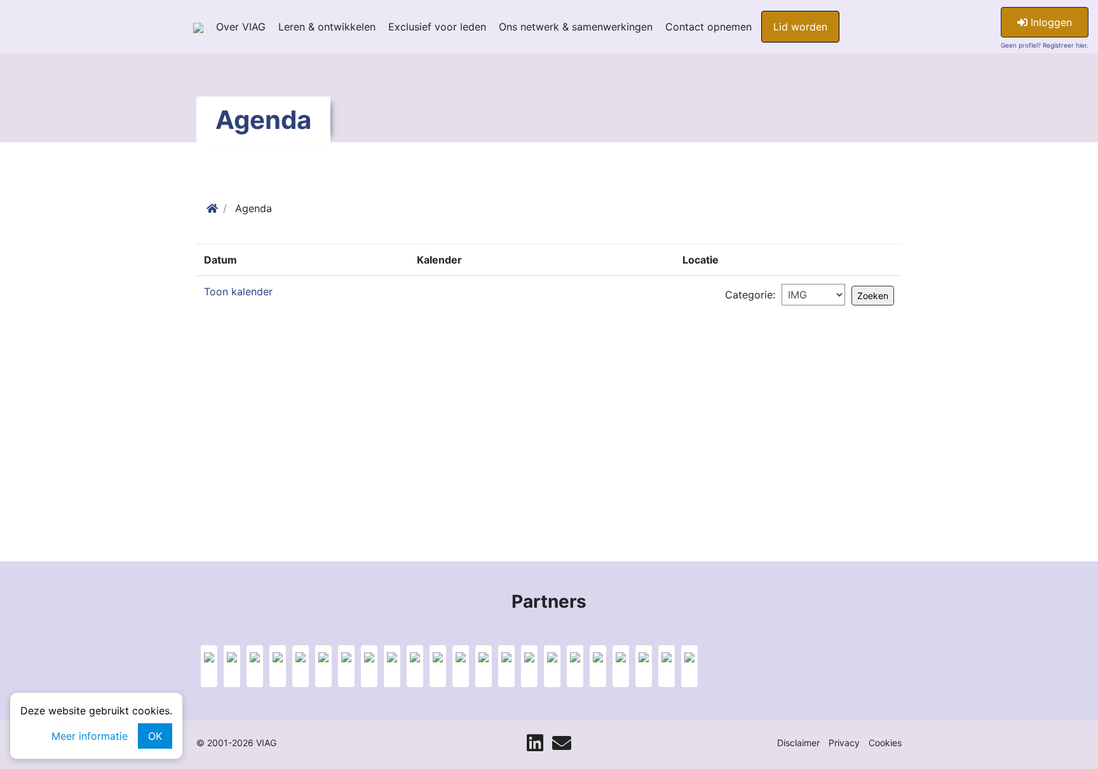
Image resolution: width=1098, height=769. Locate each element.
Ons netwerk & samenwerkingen (576, 26)
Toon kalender (238, 291)
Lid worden (800, 26)
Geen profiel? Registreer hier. (1044, 45)
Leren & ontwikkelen (327, 26)
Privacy (844, 742)
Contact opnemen (708, 26)
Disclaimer (798, 742)
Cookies (885, 742)
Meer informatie (89, 736)
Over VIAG (241, 26)
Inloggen (1049, 22)
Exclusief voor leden (437, 26)
